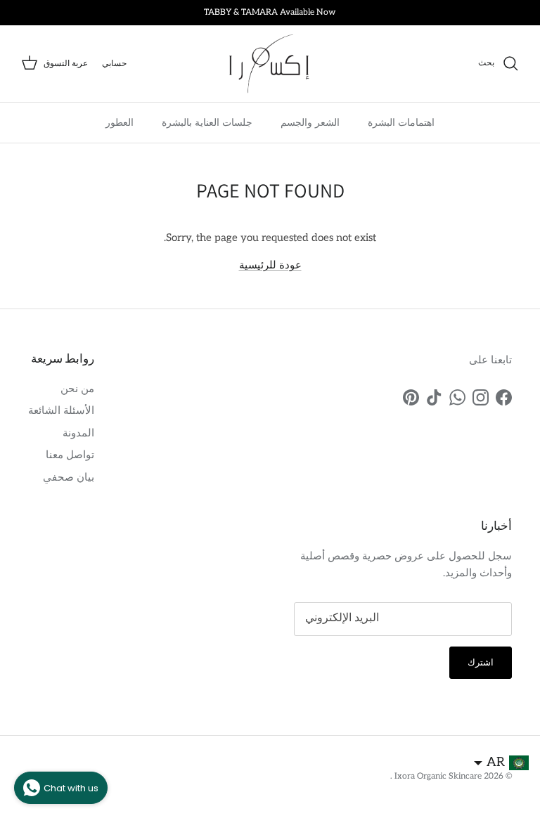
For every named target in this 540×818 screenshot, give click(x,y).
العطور (119, 122)
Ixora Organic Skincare (437, 776)
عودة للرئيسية (270, 265)
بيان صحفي (68, 477)
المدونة (78, 433)
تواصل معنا (70, 454)
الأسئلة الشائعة (61, 410)
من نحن (77, 388)
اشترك (481, 662)
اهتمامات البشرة (401, 122)
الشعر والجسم (310, 122)
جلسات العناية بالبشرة (207, 122)
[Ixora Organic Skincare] (270, 63)
